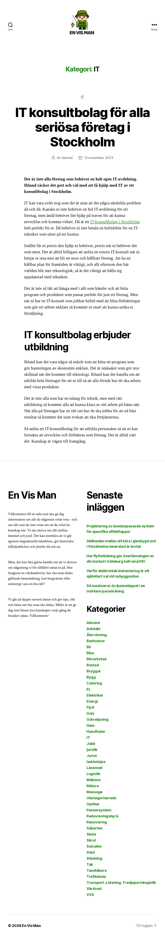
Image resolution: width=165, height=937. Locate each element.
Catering (94, 683)
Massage (94, 792)
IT (82, 97)
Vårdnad (94, 888)
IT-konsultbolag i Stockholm (115, 222)
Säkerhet (94, 828)
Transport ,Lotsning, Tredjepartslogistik (121, 882)
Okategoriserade (101, 798)
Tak (90, 864)
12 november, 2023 (98, 158)
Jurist (92, 756)
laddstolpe (96, 762)
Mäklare (94, 780)
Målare (93, 786)
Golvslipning (97, 719)
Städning (94, 858)
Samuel (67, 158)
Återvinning (97, 635)
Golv (91, 713)
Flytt (90, 707)
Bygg (91, 677)
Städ (91, 852)
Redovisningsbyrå (102, 816)
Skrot (91, 840)
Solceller (94, 846)
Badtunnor (96, 641)
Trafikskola (96, 876)
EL (89, 689)
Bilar (91, 653)
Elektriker (95, 695)
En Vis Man (31, 926)
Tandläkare (96, 870)
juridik (92, 750)
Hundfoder (96, 731)
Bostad (93, 665)
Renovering (97, 822)
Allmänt (93, 623)
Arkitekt (93, 629)
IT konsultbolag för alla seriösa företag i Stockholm (82, 127)
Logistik (93, 774)
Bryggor (94, 671)
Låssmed (94, 768)
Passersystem (99, 810)
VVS (90, 894)
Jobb (91, 743)
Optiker (93, 804)
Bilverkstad (96, 659)
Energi (92, 701)
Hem (91, 725)
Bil (89, 647)
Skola (91, 834)
